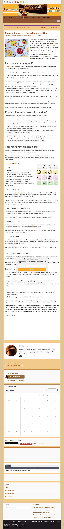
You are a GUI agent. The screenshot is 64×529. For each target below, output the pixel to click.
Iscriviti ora (32, 269)
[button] (32, 259)
